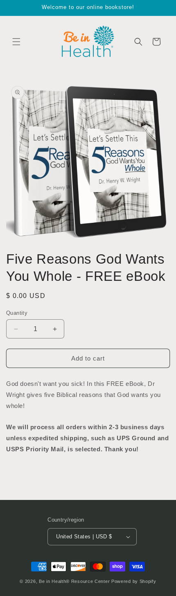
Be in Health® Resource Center (74, 581)
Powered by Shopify (133, 581)
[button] (16, 42)
